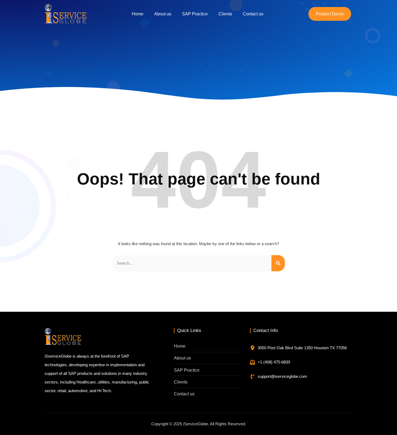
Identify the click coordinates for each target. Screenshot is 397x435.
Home (137, 14)
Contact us (253, 14)
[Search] (278, 263)
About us (162, 14)
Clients (225, 14)
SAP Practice (195, 14)
